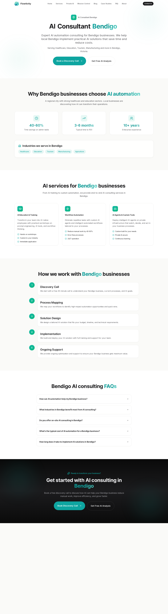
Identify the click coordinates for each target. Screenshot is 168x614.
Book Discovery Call (67, 506)
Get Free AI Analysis (101, 61)
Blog (95, 4)
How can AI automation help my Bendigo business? (63, 399)
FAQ (116, 4)
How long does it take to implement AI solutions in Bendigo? (67, 442)
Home (50, 4)
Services (59, 4)
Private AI (70, 4)
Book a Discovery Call (68, 61)
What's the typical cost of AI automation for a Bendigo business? (69, 431)
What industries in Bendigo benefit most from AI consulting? (67, 409)
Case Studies (106, 4)
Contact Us (148, 3)
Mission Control (83, 4)
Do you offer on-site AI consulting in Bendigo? (61, 420)
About (124, 4)
